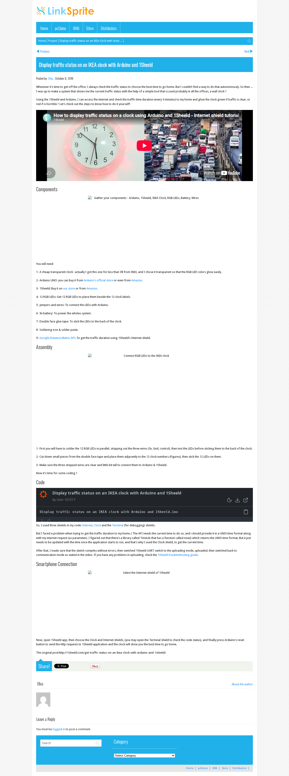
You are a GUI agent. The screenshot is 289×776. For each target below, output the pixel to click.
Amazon (136, 280)
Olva (50, 78)
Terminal (117, 525)
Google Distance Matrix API (57, 338)
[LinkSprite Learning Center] (66, 17)
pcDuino (60, 28)
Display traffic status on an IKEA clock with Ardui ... (91, 40)
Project (52, 40)
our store (69, 288)
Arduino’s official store (98, 280)
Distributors (109, 28)
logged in (59, 729)
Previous (44, 51)
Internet (87, 525)
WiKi (76, 28)
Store (90, 28)
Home (44, 28)
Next (247, 51)
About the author (242, 684)
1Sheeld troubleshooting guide (178, 555)
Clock (97, 525)
